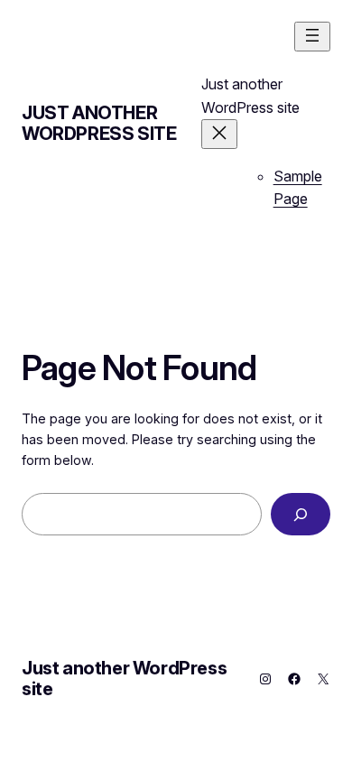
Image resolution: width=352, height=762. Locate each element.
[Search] (300, 514)
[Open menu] (312, 36)
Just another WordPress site (99, 123)
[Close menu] (219, 134)
